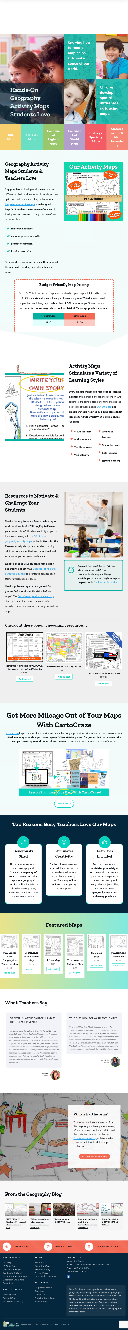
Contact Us (40, 1294)
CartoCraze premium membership (36, 596)
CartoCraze (12, 733)
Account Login (41, 1301)
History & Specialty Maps (15, 1276)
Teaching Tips (9, 1294)
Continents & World (12, 1272)
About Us (39, 1262)
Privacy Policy (41, 1272)
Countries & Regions (13, 1269)
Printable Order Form (45, 1297)
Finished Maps (10, 1298)
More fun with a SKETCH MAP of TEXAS (110, 1222)
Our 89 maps (104, 406)
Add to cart (25, 678)
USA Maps (8, 1262)
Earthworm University (105, 582)
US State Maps (10, 1266)
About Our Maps (43, 1265)
